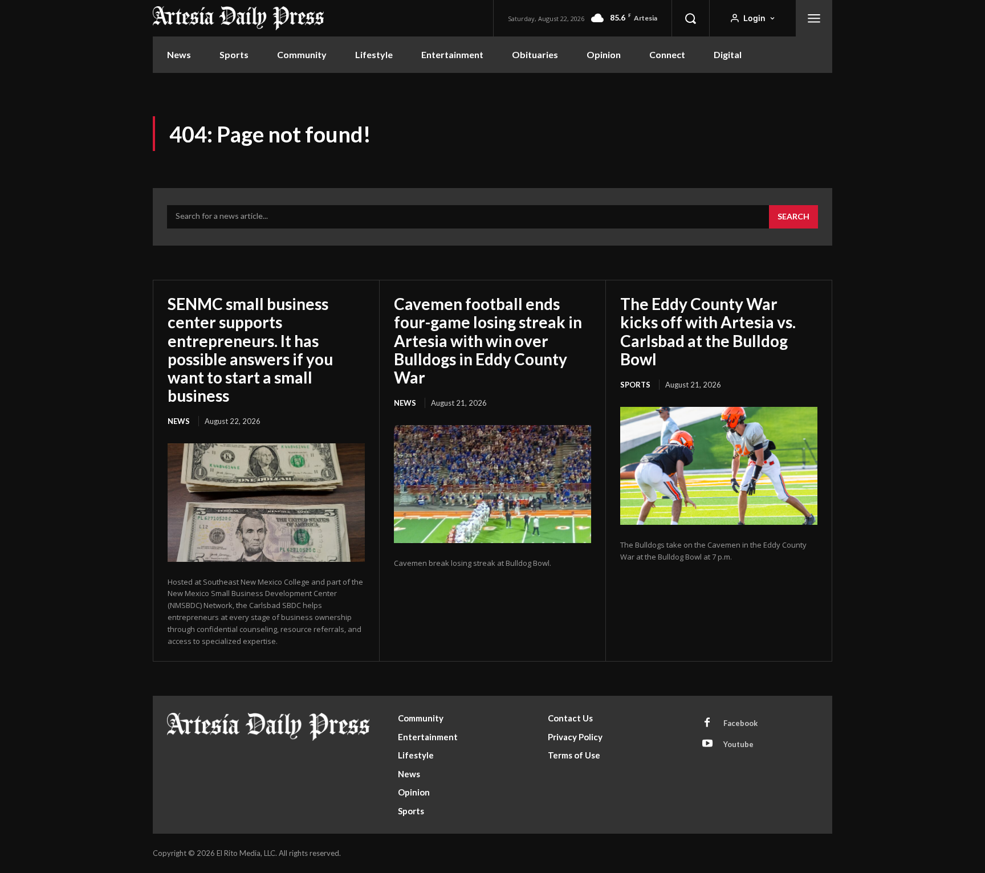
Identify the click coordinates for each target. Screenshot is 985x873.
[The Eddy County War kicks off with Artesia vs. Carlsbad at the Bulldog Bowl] (718, 466)
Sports (635, 384)
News (179, 421)
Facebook (740, 723)
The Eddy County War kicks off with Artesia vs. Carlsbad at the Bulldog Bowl (708, 331)
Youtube (738, 744)
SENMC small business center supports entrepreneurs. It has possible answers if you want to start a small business (250, 349)
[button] (690, 18)
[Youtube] (707, 744)
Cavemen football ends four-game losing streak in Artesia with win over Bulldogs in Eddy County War (488, 340)
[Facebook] (707, 723)
